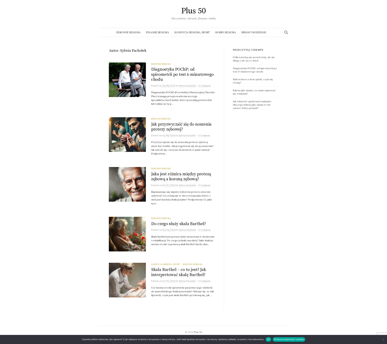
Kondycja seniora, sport (192, 32)
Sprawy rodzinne (253, 32)
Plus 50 (193, 11)
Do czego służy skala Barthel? (178, 223)
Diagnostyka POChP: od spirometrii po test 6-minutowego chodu (182, 74)
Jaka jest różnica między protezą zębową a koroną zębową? (181, 176)
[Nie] (383, 339)
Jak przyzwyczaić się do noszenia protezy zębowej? (181, 127)
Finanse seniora (157, 32)
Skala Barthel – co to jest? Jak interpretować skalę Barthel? (178, 272)
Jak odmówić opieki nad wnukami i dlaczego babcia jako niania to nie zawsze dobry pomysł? (252, 105)
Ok (268, 339)
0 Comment (205, 85)
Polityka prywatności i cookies (289, 339)
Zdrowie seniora (128, 32)
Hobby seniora (225, 32)
